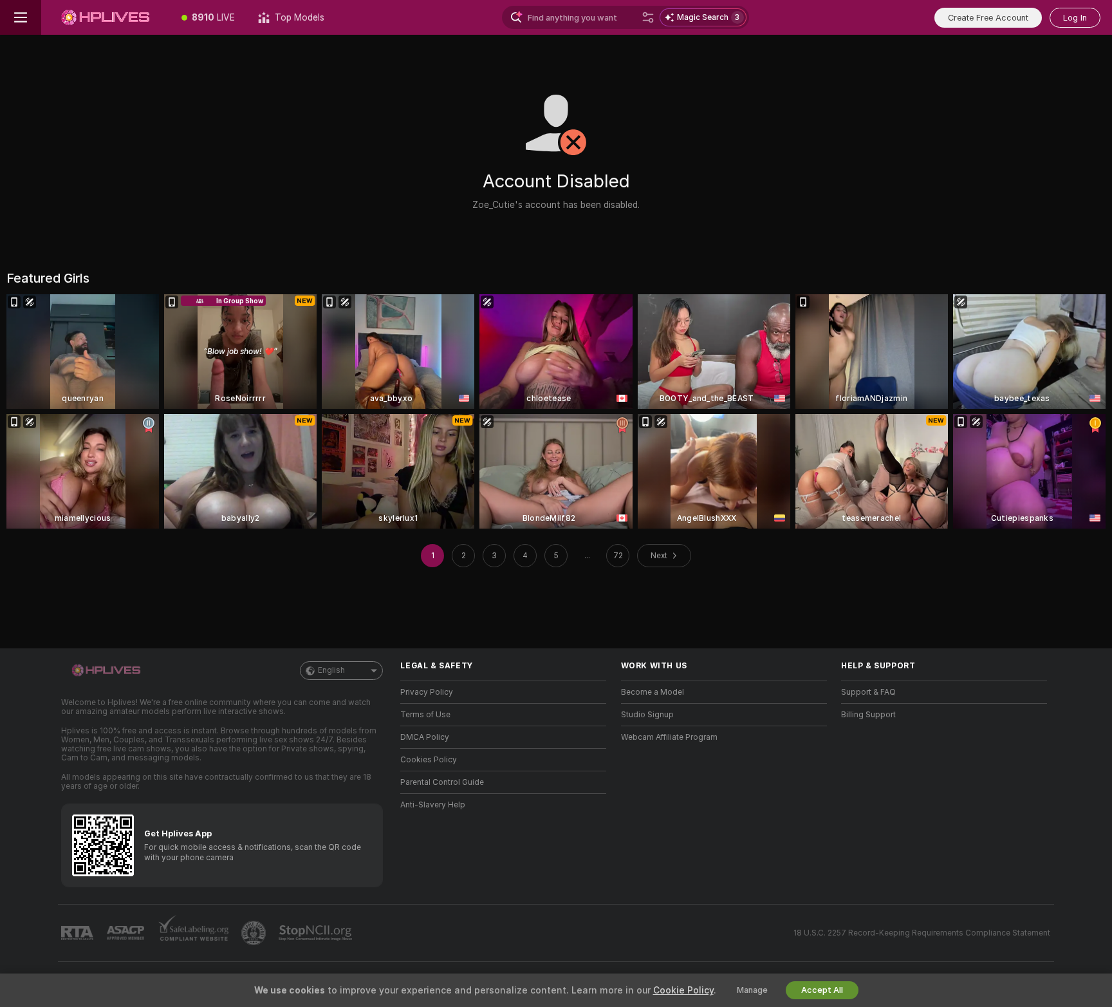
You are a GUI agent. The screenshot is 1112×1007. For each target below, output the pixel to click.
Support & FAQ (868, 692)
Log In (1075, 18)
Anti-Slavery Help (432, 804)
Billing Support (868, 714)
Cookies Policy (428, 759)
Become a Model (652, 692)
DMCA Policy (424, 737)
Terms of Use (425, 714)
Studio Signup (647, 714)
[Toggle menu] (20, 17)
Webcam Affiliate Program (669, 737)
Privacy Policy (426, 692)
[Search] (648, 17)
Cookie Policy (683, 990)
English (331, 670)
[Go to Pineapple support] (254, 933)
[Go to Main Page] (105, 17)
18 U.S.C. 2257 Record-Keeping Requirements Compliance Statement (921, 932)
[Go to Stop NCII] (317, 933)
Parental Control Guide (442, 782)
